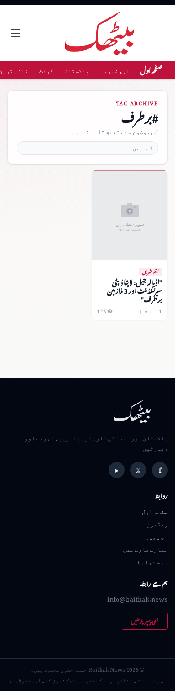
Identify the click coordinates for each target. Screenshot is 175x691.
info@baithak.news (137, 598)
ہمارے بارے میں (145, 548)
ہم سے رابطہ (151, 561)
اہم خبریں (115, 70)
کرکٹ (46, 70)
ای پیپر (156, 536)
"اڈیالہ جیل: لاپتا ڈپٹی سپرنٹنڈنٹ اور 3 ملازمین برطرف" (134, 291)
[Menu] (15, 33)
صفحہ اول (151, 70)
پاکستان (76, 70)
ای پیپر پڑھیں (144, 621)
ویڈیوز (157, 523)
